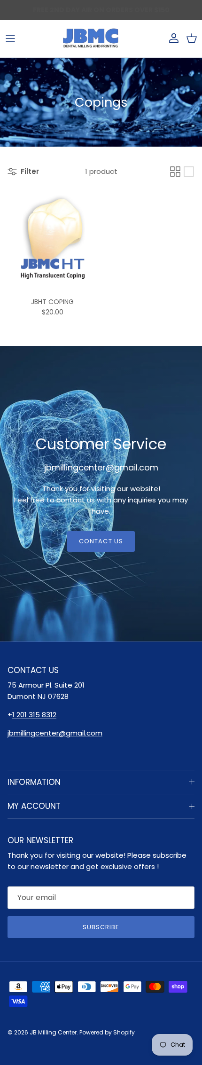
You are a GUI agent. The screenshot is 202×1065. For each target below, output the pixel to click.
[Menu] (10, 38)
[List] (188, 171)
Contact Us (101, 541)
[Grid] (175, 171)
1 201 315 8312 (34, 715)
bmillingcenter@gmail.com (55, 733)
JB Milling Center (53, 1032)
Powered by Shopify (107, 1032)
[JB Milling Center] (91, 38)
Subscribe (101, 927)
